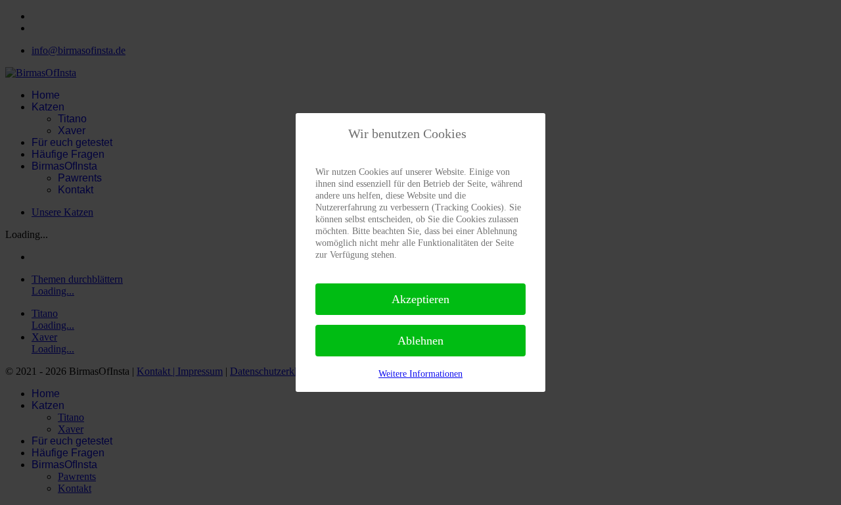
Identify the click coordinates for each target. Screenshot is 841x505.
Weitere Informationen (420, 374)
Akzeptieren (420, 299)
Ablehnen (420, 340)
